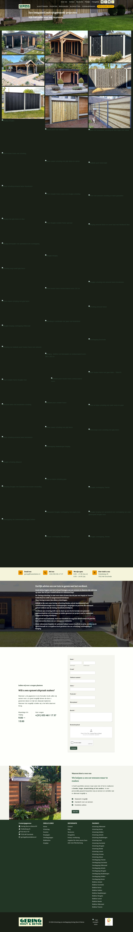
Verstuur (73, 748)
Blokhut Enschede (98, 885)
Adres (72, 685)
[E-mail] (109, 1)
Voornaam (72, 665)
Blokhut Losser (97, 899)
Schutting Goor (97, 840)
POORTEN (53, 6)
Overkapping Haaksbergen (100, 874)
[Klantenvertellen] (112, 1)
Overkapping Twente (99, 860)
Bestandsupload (75, 724)
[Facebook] (102, 1)
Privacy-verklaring (74, 837)
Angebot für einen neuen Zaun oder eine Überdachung (77, 842)
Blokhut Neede (97, 901)
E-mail (72, 669)
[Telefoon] (105, 1)
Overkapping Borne (98, 879)
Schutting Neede (97, 849)
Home (45, 826)
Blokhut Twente (97, 907)
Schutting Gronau (98, 854)
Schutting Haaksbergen (99, 837)
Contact (71, 2)
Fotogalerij (95, 2)
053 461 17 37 (25, 832)
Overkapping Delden (98, 876)
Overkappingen (48, 837)
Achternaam (86, 665)
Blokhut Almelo (97, 882)
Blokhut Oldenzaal (98, 904)
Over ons (64, 2)
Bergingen (46, 835)
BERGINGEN (63, 6)
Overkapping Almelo (98, 868)
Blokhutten (46, 840)
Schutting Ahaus (97, 857)
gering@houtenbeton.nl (28, 837)
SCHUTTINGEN (42, 6)
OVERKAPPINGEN (88, 6)
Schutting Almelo (97, 835)
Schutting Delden (97, 832)
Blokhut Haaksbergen (99, 893)
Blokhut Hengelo (97, 896)
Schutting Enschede (98, 843)
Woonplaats (74, 702)
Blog (69, 829)
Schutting (46, 829)
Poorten (45, 832)
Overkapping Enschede (99, 862)
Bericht (72, 710)
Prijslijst (87, 2)
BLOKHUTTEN (75, 6)
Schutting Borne (97, 829)
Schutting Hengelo (98, 846)
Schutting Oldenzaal (98, 826)
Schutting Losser (97, 851)
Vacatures (79, 2)
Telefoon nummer (75, 677)
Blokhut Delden (97, 890)
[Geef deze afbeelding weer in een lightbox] (23, 42)
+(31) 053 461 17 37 (45, 715)
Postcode (73, 694)
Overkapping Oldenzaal (99, 865)
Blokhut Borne (96, 887)
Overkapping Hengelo (99, 871)
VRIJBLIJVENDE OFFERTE (105, 6)
